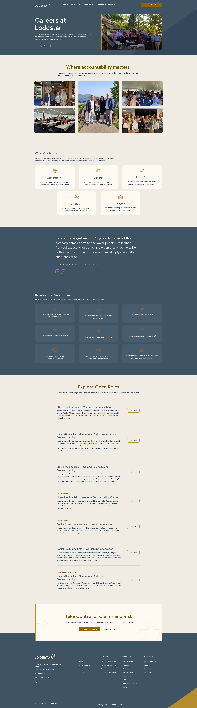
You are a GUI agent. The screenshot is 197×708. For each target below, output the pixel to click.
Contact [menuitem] (82, 672)
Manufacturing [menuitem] (127, 672)
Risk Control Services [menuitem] (108, 665)
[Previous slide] (36, 107)
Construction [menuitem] (127, 676)
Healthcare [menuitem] (126, 669)
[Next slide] (160, 107)
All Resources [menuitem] (149, 672)
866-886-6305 (40, 673)
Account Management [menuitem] (109, 672)
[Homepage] (43, 5)
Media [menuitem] (81, 669)
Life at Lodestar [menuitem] (85, 665)
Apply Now (133, 410)
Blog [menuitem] (146, 665)
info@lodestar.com (42, 678)
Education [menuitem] (126, 665)
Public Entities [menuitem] (127, 661)
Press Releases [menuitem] (149, 669)
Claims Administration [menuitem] (109, 661)
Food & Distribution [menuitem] (129, 683)
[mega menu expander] (67, 5)
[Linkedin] (36, 682)
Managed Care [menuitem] (106, 669)
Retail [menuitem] (124, 680)
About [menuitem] (81, 661)
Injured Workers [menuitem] (150, 661)
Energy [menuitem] (125, 687)
